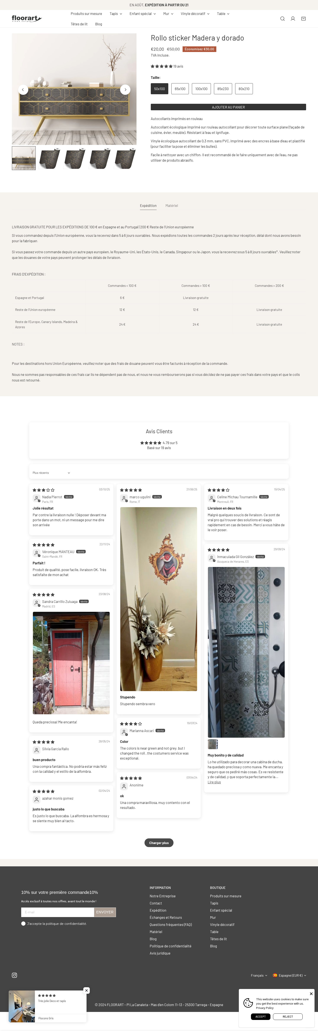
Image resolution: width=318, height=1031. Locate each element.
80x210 (244, 88)
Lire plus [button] (214, 782)
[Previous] (23, 89)
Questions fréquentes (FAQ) (171, 924)
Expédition (158, 910)
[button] (116, 13)
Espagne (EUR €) (290, 975)
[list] (74, 89)
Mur (213, 917)
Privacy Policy (265, 1008)
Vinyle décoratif (222, 924)
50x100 (159, 88)
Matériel (156, 931)
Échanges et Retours (166, 917)
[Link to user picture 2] (213, 744)
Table (214, 931)
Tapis (214, 903)
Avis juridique (160, 953)
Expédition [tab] (148, 205)
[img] (44, 490)
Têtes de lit (218, 939)
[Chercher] (282, 18)
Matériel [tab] (171, 205)
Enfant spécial (221, 910)
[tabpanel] (159, 303)
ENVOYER (105, 912)
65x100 (180, 88)
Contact (156, 903)
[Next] (125, 89)
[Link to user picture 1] (158, 599)
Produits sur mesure (225, 896)
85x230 (223, 88)
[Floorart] (27, 18)
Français (257, 975)
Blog (153, 939)
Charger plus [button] (159, 843)
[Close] (311, 993)
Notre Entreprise (163, 896)
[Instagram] (15, 975)
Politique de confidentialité (170, 946)
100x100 (201, 88)
